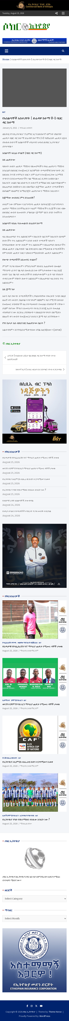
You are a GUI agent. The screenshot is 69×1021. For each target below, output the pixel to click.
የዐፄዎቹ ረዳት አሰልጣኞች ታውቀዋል (17, 500)
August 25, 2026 (9, 650)
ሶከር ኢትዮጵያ (29, 1011)
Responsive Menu (56, 13)
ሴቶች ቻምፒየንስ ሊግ (10, 815)
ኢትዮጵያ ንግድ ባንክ (27, 815)
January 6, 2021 (9, 127)
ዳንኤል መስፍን (26, 127)
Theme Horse (55, 1011)
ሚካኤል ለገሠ (26, 823)
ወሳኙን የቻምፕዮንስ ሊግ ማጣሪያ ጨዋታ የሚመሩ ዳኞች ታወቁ (28, 468)
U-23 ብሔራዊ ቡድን (9, 758)
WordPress (44, 1016)
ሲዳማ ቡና (6, 700)
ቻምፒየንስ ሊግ (16, 700)
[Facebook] (27, 1006)
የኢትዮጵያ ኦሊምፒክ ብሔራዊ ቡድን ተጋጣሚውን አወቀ (26, 479)
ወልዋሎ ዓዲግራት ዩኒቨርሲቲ (28, 642)
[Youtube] (41, 1006)
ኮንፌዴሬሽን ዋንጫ (9, 642)
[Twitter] (36, 1006)
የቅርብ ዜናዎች (12, 596)
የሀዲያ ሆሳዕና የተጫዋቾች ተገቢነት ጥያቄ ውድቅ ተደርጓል (26, 511)
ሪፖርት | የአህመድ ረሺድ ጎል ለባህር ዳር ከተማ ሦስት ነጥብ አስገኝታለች (31, 357)
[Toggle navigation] (6, 51)
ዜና (3, 111)
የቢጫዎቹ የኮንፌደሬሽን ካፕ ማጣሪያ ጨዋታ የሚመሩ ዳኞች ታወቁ (30, 457)
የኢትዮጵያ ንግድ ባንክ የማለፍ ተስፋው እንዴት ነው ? (24, 489)
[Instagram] (31, 1006)
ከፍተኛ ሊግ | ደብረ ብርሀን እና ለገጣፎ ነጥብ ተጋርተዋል (39, 369)
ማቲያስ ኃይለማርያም (29, 650)
